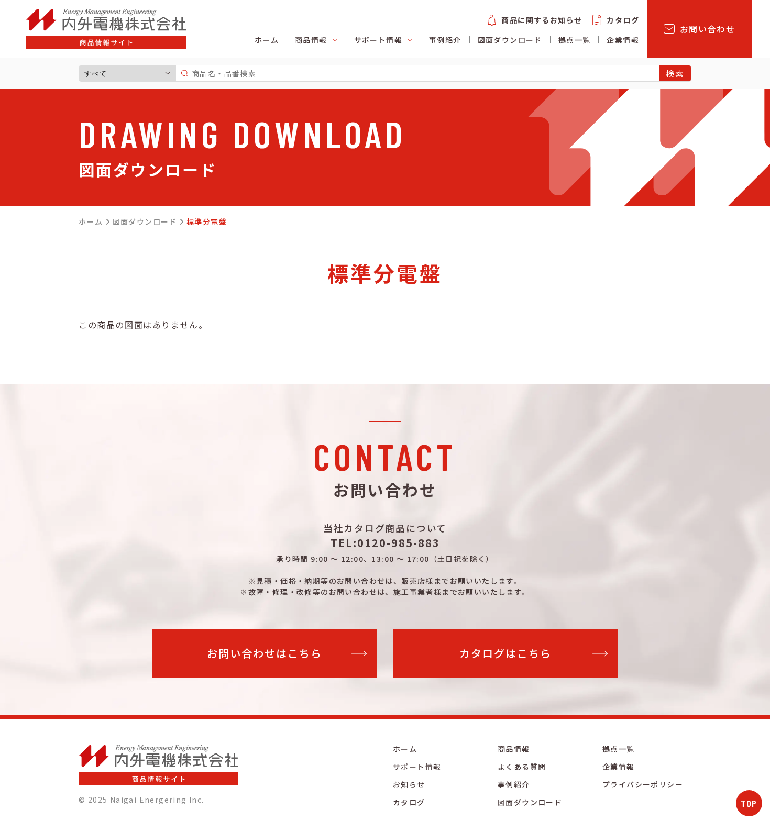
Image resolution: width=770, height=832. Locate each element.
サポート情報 (417, 766)
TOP (749, 803)
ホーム (267, 39)
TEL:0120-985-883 (385, 542)
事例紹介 (445, 39)
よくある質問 (522, 766)
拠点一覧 (574, 39)
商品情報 (514, 749)
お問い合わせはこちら (264, 653)
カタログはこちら (505, 653)
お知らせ (409, 784)
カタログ (623, 20)
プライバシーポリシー (642, 784)
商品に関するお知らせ (541, 20)
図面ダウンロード (510, 39)
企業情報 (623, 39)
